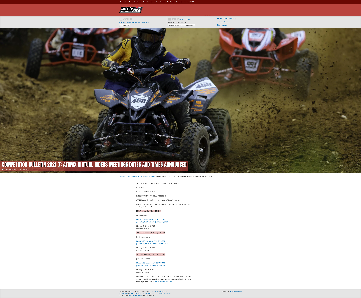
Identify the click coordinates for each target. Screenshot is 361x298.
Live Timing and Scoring (227, 18)
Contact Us (163, 291)
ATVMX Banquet (185, 20)
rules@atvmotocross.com (163, 282)
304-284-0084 (155, 291)
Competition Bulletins (134, 176)
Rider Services (148, 2)
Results (162, 2)
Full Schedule (189, 25)
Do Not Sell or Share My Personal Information (157, 293)
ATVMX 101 (223, 25)
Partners (179, 2)
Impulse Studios (237, 291)
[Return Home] (131, 12)
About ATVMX (189, 2)
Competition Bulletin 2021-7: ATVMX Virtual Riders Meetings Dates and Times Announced (188, 176)
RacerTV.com (224, 22)
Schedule (123, 2)
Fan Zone (137, 2)
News (130, 2)
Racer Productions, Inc (135, 295)
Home (122, 176)
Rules (156, 2)
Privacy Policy (123, 293)
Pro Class (170, 2)
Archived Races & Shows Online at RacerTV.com (134, 22)
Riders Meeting (149, 176)
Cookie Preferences (135, 293)
